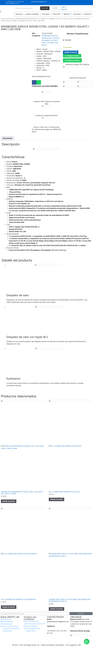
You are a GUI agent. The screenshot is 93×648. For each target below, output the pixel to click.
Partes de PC (57, 14)
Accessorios (77, 14)
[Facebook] (34, 82)
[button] (72, 56)
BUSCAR (45, 8)
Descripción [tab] (7, 138)
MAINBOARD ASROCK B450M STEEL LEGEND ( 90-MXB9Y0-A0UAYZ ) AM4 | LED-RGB (44, 19)
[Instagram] (89, 2)
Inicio (2, 19)
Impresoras (19, 14)
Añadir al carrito (70, 52)
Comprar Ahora (73, 56)
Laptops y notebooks (32, 14)
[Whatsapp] (38, 82)
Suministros (87, 14)
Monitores (67, 14)
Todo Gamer (45, 14)
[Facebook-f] (85, 2)
